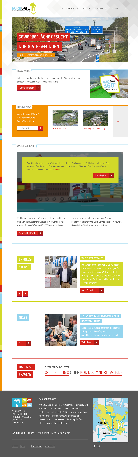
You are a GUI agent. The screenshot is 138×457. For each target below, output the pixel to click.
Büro (53, 433)
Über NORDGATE (69, 8)
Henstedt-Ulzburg (21, 416)
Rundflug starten (26, 87)
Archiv (21, 343)
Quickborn (17, 419)
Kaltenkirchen (19, 413)
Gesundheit (64, 433)
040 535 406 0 (57, 372)
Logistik (32, 433)
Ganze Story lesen (89, 290)
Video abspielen (101, 175)
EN (124, 8)
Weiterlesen (86, 342)
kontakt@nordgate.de (101, 372)
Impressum (50, 446)
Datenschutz (59, 169)
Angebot (86, 8)
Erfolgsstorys (101, 8)
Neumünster (18, 411)
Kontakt (115, 8)
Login (22, 446)
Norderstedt (18, 422)
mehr (120, 121)
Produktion (44, 433)
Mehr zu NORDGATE (27, 233)
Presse (15, 446)
